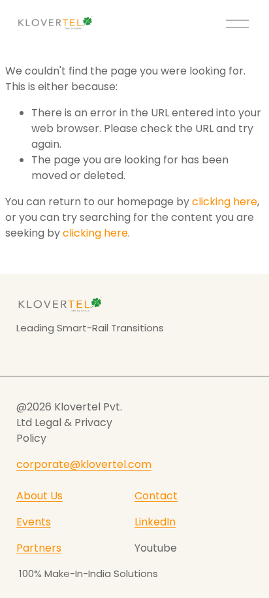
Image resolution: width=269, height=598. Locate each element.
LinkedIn (155, 521)
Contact (156, 495)
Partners (38, 548)
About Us (39, 495)
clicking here (224, 201)
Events (33, 521)
